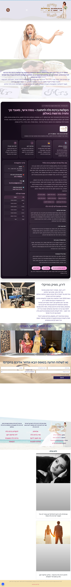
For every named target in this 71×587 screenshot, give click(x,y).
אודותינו (35, 431)
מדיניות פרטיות (35, 584)
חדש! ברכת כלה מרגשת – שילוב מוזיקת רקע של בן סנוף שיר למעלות (53, 576)
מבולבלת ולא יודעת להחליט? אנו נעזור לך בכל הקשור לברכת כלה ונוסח (53, 515)
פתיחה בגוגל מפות (17, 189)
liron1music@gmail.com (15, 183)
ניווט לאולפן (36, 268)
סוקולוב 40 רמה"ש (57, 443)
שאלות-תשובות (35, 442)
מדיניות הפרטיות (55, 375)
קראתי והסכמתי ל (60, 375)
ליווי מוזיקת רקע (11, 435)
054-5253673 (57, 437)
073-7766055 (18, 176)
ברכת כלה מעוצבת (11, 438)
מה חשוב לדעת (35, 438)
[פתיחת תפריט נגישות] (2, 584)
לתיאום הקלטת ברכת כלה (59, 268)
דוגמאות (12, 442)
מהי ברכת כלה (35, 435)
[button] (26, 10)
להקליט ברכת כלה (11, 431)
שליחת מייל (46, 268)
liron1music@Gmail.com (57, 440)
